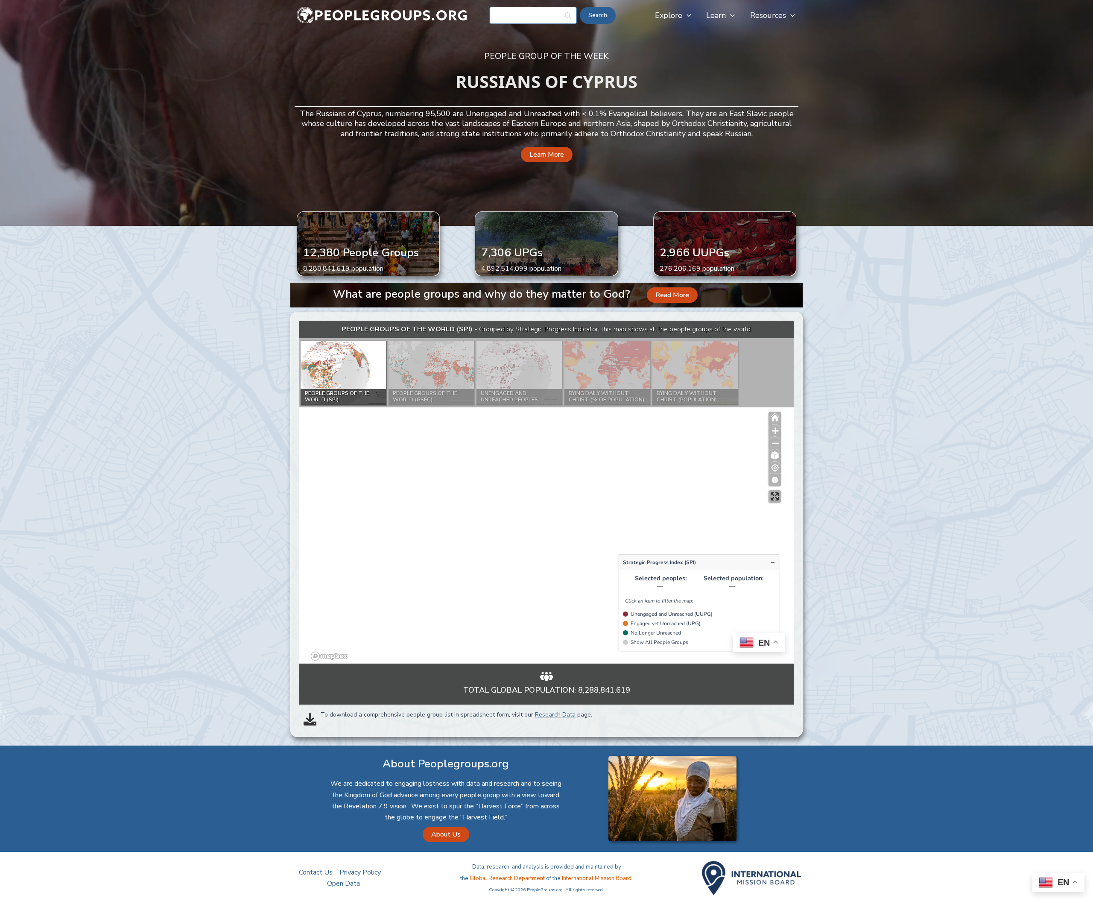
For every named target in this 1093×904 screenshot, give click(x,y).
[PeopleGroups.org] (382, 15)
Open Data (343, 883)
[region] (546, 492)
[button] (686, 15)
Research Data (555, 715)
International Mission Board (596, 878)
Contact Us (316, 872)
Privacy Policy (360, 872)
